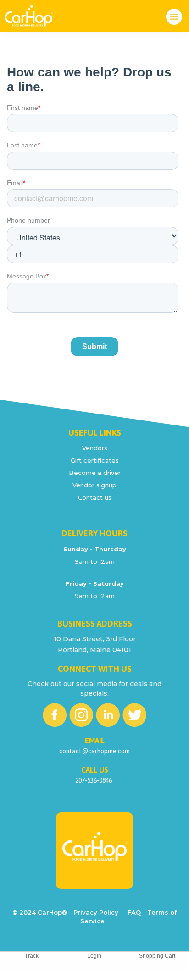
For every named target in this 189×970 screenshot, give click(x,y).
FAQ (134, 912)
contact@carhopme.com (94, 751)
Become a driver (95, 472)
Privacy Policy (95, 912)
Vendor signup (94, 485)
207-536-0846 (93, 780)
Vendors (94, 448)
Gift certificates (95, 460)
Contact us (94, 497)
